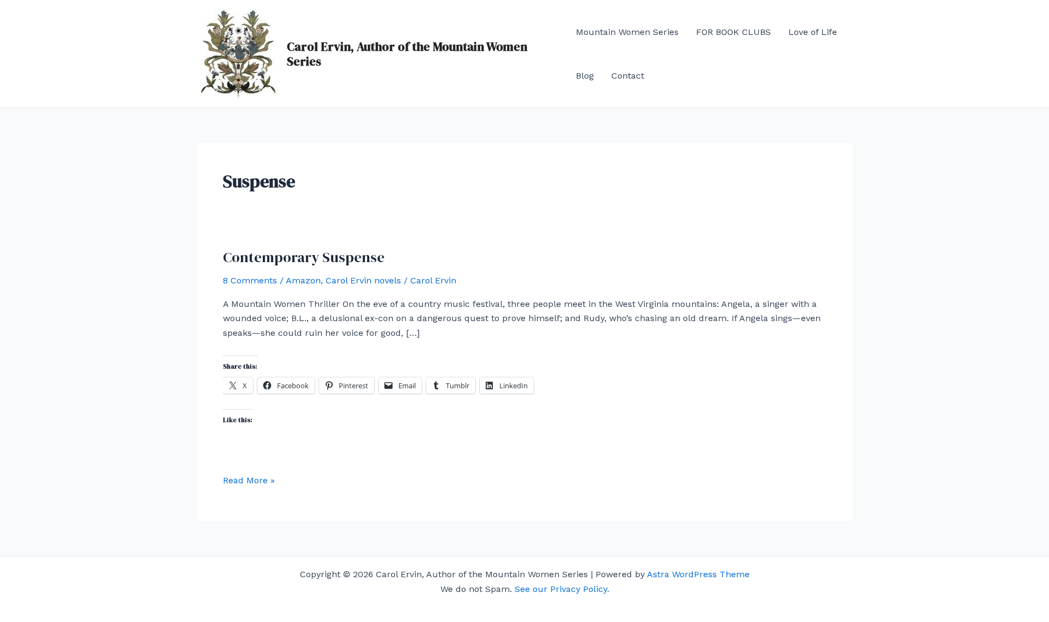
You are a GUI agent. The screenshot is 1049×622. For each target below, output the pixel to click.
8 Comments (250, 280)
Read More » (249, 479)
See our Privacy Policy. (562, 589)
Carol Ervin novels (363, 280)
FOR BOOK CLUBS (733, 32)
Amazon (303, 280)
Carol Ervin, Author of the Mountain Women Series (407, 53)
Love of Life (812, 32)
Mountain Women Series (627, 32)
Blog (585, 75)
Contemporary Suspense (304, 257)
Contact (627, 75)
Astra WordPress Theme (698, 574)
